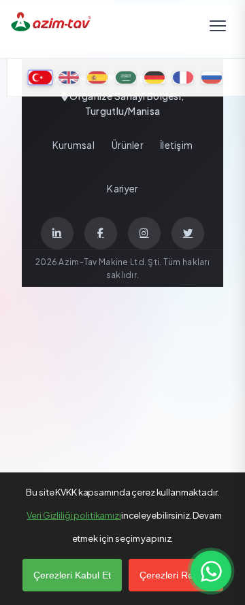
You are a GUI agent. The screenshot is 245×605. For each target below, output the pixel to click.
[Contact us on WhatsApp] (211, 571)
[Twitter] (188, 233)
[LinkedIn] (57, 233)
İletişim (176, 145)
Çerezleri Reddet (176, 575)
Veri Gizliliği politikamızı (74, 515)
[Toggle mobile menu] (217, 28)
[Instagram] (144, 233)
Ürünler (127, 145)
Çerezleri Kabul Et (72, 575)
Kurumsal (73, 145)
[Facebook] (100, 233)
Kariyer (122, 188)
